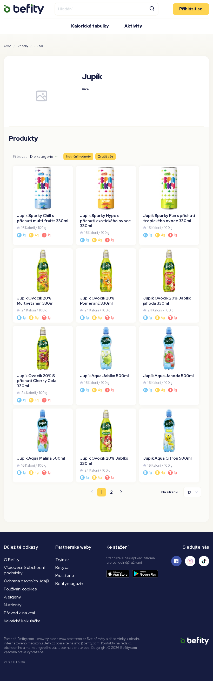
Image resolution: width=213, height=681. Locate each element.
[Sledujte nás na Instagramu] (190, 561)
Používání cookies (20, 589)
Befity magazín (69, 583)
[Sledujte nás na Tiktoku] (204, 561)
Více (85, 89)
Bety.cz (62, 567)
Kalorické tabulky (90, 26)
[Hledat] (151, 8)
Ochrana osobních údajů (26, 581)
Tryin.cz (62, 559)
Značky (23, 46)
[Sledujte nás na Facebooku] (176, 561)
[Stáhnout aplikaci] (119, 573)
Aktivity (133, 26)
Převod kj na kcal (19, 613)
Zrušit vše (105, 156)
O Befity (11, 559)
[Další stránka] (121, 492)
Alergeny (12, 597)
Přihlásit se (191, 9)
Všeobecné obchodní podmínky (24, 570)
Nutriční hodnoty (78, 156)
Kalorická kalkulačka (22, 621)
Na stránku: (170, 492)
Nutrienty (12, 605)
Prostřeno (64, 575)
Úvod (8, 46)
